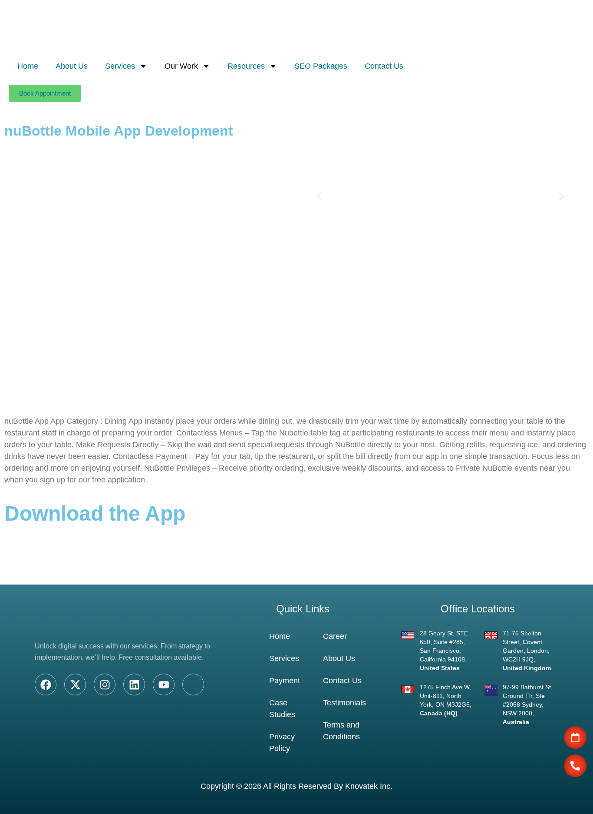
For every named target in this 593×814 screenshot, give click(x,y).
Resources (246, 66)
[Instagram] (104, 684)
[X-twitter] (75, 684)
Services (120, 66)
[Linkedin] (134, 684)
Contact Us (384, 66)
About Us (72, 66)
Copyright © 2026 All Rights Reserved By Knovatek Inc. (296, 786)
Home (27, 66)
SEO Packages (320, 66)
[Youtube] (164, 684)
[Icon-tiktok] (193, 684)
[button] (319, 196)
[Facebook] (45, 684)
